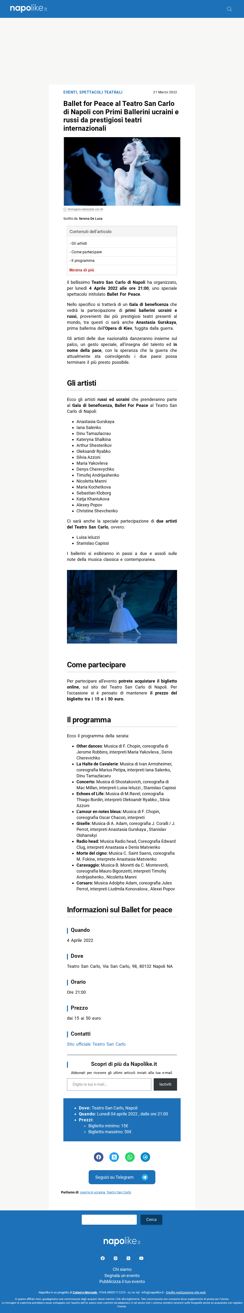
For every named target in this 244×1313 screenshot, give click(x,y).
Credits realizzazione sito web (186, 1292)
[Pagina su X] (128, 1259)
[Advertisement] (122, 51)
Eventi (70, 92)
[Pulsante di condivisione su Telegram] (145, 1157)
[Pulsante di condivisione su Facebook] (98, 1157)
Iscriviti (165, 1084)
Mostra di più (81, 270)
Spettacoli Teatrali (101, 92)
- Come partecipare (86, 252)
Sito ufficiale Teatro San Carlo (96, 1044)
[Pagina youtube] (141, 1259)
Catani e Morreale (85, 1292)
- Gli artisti (78, 243)
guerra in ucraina (92, 1192)
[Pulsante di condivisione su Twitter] (114, 1157)
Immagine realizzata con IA (85, 209)
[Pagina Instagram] (116, 1259)
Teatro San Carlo (119, 1192)
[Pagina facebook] (103, 1259)
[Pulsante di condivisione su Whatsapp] (130, 1157)
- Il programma (82, 260)
